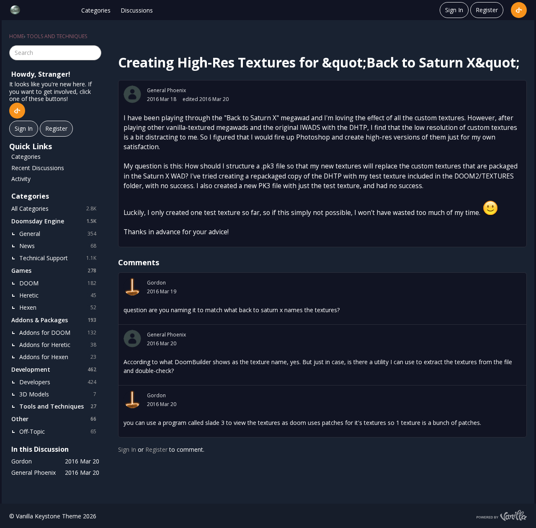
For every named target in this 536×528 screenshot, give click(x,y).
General (57, 234)
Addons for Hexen (57, 357)
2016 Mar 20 (161, 343)
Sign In (454, 10)
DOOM (57, 283)
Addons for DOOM (57, 332)
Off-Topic (57, 431)
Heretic (57, 295)
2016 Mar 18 (161, 99)
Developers (57, 382)
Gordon (156, 282)
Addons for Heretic (57, 345)
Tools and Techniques (57, 406)
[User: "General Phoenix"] (132, 94)
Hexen (57, 307)
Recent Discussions (37, 168)
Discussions (137, 10)
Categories (96, 10)
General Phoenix (166, 90)
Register (487, 10)
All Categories (53, 208)
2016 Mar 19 (161, 291)
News (57, 246)
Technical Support (57, 258)
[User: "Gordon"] (132, 286)
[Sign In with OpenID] (519, 10)
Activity (21, 179)
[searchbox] (55, 52)
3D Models (57, 394)
